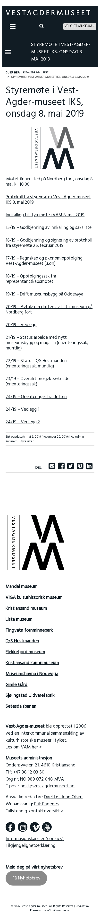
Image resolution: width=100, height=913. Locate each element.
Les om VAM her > (24, 747)
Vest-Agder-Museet (34, 72)
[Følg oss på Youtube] (47, 827)
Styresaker (26, 441)
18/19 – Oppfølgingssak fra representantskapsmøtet (31, 279)
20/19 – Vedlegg (21, 325)
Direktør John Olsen (63, 797)
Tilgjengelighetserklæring (31, 845)
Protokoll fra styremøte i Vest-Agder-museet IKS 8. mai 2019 (48, 200)
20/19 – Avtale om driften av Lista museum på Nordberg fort (49, 310)
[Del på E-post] (52, 468)
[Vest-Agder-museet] (48, 12)
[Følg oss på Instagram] (22, 827)
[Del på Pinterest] (80, 468)
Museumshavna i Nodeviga (32, 674)
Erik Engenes (46, 804)
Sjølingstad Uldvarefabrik (30, 695)
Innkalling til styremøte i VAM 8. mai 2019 (45, 215)
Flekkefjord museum (25, 652)
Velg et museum (78, 26)
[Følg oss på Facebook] (10, 827)
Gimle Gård (16, 684)
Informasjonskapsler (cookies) (35, 839)
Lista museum (19, 619)
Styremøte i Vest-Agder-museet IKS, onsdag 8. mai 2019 (60, 52)
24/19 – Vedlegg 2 (23, 422)
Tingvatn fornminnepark (29, 630)
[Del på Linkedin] (89, 468)
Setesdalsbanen (21, 706)
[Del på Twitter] (70, 468)
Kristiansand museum (26, 608)
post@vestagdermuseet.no (47, 786)
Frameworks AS (40, 910)
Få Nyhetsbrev (26, 878)
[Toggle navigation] (13, 26)
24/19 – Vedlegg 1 (22, 409)
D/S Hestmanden (22, 641)
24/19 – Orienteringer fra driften (36, 396)
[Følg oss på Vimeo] (35, 827)
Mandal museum (22, 586)
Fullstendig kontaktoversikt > (35, 811)
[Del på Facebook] (61, 468)
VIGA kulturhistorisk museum (34, 597)
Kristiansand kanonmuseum (32, 663)
